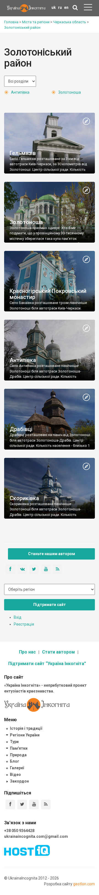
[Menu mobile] (88, 8)
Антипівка (20, 92)
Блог (14, 761)
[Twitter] (22, 804)
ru (60, 7)
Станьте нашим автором (51, 554)
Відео (15, 774)
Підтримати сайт (49, 604)
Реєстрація (24, 624)
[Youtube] (34, 804)
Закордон (19, 781)
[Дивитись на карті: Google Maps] (86, 121)
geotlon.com (84, 884)
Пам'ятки (19, 748)
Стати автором (58, 652)
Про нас (27, 652)
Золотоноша (69, 92)
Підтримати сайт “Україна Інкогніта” (47, 663)
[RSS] (46, 804)
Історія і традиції (26, 728)
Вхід (17, 617)
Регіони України (25, 735)
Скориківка (24, 498)
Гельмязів (23, 153)
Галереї (17, 768)
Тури (14, 741)
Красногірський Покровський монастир (48, 294)
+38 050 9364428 (19, 830)
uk (53, 7)
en (66, 7)
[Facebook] (10, 804)
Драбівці (21, 429)
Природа (18, 755)
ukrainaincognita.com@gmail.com (36, 836)
